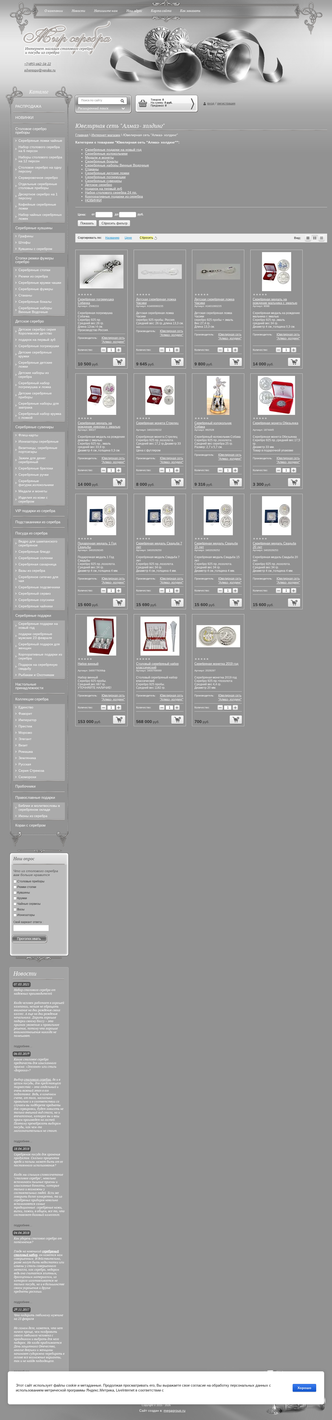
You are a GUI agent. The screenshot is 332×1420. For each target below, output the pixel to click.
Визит (22, 745)
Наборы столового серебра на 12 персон (40, 159)
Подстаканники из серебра (37, 522)
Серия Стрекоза (31, 770)
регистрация (226, 103)
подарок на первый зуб (103, 189)
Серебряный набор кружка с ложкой (39, 415)
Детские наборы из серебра (33, 375)
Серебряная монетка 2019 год (216, 664)
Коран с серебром (30, 825)
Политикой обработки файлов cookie (196, 1390)
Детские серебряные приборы (35, 395)
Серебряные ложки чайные (40, 141)
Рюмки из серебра (33, 276)
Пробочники (25, 786)
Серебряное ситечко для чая (38, 579)
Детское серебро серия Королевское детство (37, 331)
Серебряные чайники (35, 606)
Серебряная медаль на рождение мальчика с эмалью (275, 301)
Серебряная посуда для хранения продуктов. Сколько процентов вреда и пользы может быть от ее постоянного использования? (38, 1160)
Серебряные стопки (34, 270)
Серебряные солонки (35, 558)
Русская (24, 764)
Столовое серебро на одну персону (39, 169)
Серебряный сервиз (34, 593)
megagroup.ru (174, 1410)
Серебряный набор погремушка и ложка (34, 385)
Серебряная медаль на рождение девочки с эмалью (99, 425)
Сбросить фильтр (114, 223)
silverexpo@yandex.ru (40, 70)
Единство (25, 707)
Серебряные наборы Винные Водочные (117, 165)
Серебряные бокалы (101, 161)
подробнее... (23, 1046)
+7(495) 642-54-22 (37, 64)
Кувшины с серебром (35, 249)
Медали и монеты (99, 157)
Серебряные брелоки (35, 468)
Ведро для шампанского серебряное (37, 543)
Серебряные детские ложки (107, 173)
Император (27, 720)
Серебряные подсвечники (39, 587)
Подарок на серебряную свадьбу (38, 666)
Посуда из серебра (31, 533)
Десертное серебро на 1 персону (38, 196)
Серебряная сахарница (37, 564)
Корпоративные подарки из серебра (114, 196)
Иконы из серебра (32, 816)
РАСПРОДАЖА (28, 106)
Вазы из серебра (31, 570)
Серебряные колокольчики (106, 153)
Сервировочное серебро (38, 178)
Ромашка (25, 751)
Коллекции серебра (31, 699)
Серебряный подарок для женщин (39, 646)
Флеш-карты (28, 435)
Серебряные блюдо (34, 551)
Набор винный (88, 664)
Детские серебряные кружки (35, 354)
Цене (128, 237)
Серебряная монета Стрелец (157, 423)
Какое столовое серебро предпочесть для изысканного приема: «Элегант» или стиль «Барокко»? (35, 1065)
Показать (87, 223)
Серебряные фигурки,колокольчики (36, 483)
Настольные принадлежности (29, 686)
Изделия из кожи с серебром (33, 499)
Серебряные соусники (36, 600)
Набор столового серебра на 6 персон (39, 149)
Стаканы (92, 169)
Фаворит (25, 713)
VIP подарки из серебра (35, 511)
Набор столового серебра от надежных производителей (34, 992)
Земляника (27, 758)
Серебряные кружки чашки (39, 283)
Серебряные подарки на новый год (113, 150)
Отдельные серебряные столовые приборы (37, 186)
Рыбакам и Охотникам (36, 675)
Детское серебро (98, 185)
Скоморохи (27, 777)
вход (210, 103)
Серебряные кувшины (33, 228)
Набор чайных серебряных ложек (40, 216)
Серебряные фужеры (35, 289)
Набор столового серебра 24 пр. (111, 192)
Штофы (24, 242)
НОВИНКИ (93, 200)
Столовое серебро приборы (30, 130)
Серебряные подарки (33, 615)
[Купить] (119, 362)
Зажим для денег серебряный (32, 460)
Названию (112, 237)
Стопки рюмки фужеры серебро (34, 260)
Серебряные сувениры (103, 181)
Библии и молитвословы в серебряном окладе (39, 807)
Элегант (24, 739)
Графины (25, 236)
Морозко (25, 732)
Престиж (25, 726)
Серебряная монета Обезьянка (275, 423)
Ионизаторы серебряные (38, 441)
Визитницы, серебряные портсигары (37, 450)
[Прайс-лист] (321, 238)
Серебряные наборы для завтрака (38, 405)
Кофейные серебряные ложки (37, 206)
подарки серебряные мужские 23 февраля (35, 636)
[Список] (308, 238)
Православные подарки (35, 797)
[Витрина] (315, 238)
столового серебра (37, 1080)
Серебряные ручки (33, 475)
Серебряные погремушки (105, 177)
